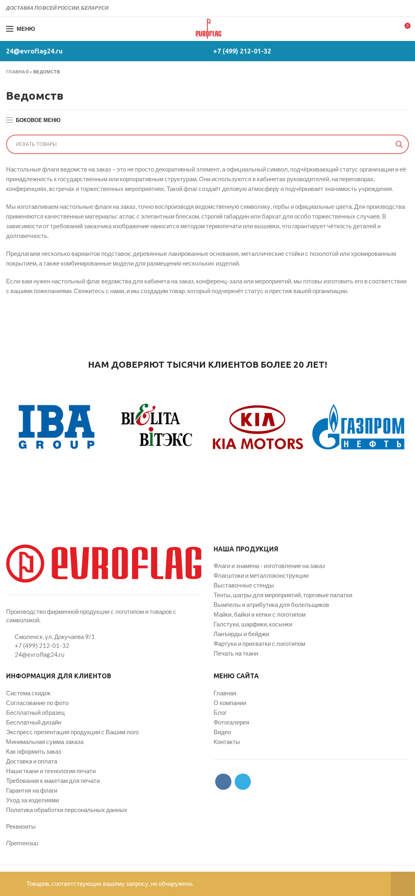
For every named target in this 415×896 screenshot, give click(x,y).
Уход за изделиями (32, 800)
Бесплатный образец (35, 712)
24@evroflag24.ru (34, 51)
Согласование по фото (37, 702)
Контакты (227, 741)
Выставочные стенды (244, 585)
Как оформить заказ (33, 751)
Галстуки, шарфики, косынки (253, 624)
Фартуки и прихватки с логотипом (259, 643)
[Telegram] (404, 8)
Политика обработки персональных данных (66, 809)
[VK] (395, 8)
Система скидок (28, 693)
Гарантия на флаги (31, 790)
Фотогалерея (231, 722)
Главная (17, 71)
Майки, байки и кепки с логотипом (260, 614)
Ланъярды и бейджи (241, 633)
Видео (222, 731)
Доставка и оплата (31, 761)
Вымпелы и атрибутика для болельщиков (271, 604)
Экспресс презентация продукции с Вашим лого (72, 731)
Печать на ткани (236, 653)
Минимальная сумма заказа (44, 741)
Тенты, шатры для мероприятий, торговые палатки (283, 594)
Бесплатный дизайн (33, 722)
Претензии (22, 843)
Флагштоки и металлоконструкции (261, 575)
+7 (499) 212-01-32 (242, 51)
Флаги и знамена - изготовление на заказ (269, 565)
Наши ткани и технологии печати (51, 770)
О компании (230, 702)
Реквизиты (21, 826)
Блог (220, 712)
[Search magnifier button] (399, 144)
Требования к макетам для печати (53, 780)
